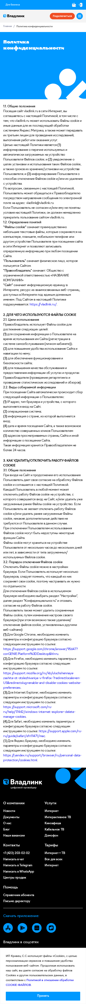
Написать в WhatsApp (18, 871)
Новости (9, 811)
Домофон (51, 835)
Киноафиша (53, 823)
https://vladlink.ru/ (43, 304)
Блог (6, 829)
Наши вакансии (14, 835)
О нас (7, 823)
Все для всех (53, 859)
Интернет (51, 811)
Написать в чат (13, 859)
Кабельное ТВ (54, 829)
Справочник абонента (18, 895)
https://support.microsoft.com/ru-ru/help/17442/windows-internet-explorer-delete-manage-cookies (39, 712)
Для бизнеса (13, 5)
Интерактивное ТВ (58, 817)
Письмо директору (16, 901)
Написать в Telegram (17, 865)
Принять (43, 996)
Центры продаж (14, 877)
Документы (11, 817)
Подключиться (62, 16)
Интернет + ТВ (55, 853)
